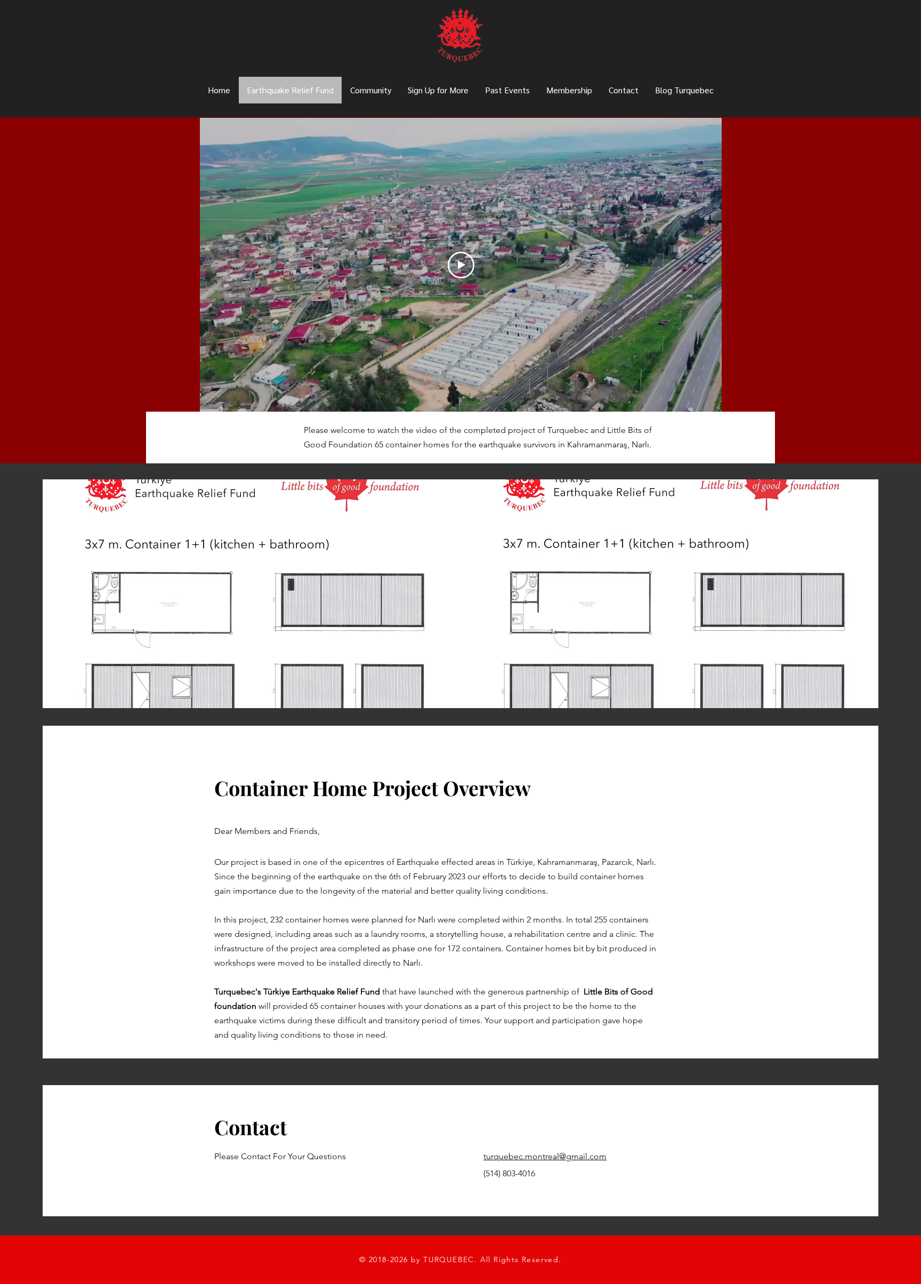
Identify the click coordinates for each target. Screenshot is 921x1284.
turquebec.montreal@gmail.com (545, 1156)
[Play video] (461, 265)
